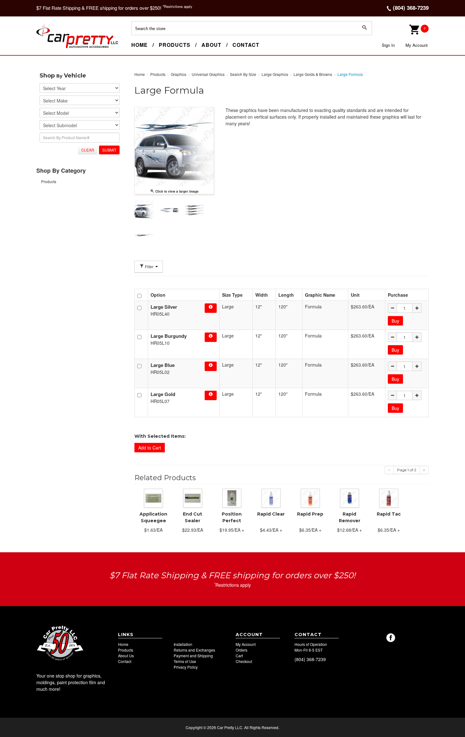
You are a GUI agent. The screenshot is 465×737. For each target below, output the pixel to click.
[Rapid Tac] (388, 497)
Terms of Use (185, 661)
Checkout (244, 661)
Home (139, 44)
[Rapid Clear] (271, 497)
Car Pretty (47, 47)
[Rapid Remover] (349, 497)
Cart (239, 655)
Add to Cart (149, 447)
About (211, 44)
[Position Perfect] (231, 497)
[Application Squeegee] (153, 497)
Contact (245, 44)
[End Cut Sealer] (192, 497)
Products (174, 44)
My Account (417, 45)
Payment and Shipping (193, 655)
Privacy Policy (186, 667)
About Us (126, 655)
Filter (149, 266)
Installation (183, 644)
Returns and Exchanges (194, 650)
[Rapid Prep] (310, 497)
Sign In (388, 45)
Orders (241, 650)
